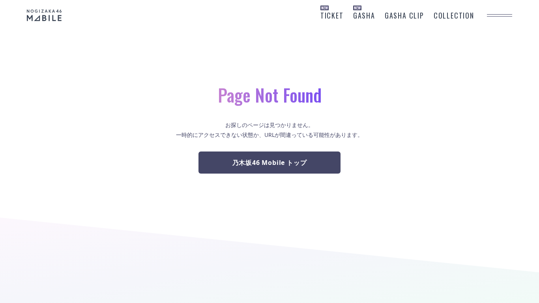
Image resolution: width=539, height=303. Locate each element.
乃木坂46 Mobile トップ (269, 162)
